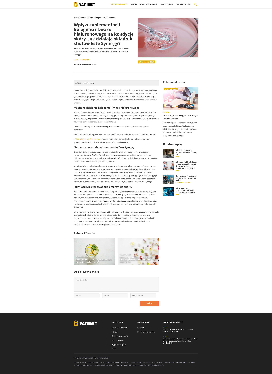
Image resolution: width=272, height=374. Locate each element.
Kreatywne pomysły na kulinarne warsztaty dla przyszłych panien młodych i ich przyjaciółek (180, 341)
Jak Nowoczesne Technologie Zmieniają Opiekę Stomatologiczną (185, 190)
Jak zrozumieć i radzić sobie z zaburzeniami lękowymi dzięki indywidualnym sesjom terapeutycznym (186, 165)
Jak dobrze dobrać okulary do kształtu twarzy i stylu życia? (178, 330)
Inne (114, 348)
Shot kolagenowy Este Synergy (87, 139)
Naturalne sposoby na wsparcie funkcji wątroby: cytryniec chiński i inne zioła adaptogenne (136, 260)
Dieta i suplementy (119, 4)
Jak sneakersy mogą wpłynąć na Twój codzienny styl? (186, 152)
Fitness (133, 4)
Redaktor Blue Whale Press (85, 64)
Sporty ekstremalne (148, 4)
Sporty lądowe (166, 4)
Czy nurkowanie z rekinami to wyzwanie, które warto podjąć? (186, 178)
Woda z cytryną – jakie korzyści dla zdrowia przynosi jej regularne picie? (93, 261)
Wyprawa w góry (183, 4)
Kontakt (140, 328)
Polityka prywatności (146, 332)
